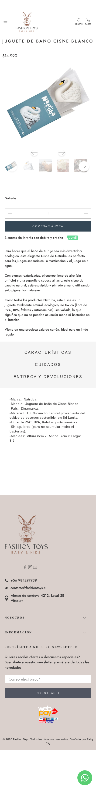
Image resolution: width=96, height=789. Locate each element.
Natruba (10, 198)
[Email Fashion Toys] (35, 568)
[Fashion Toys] (41, 22)
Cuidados (48, 365)
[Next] (61, 152)
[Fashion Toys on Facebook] (25, 568)
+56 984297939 (23, 580)
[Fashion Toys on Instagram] (30, 568)
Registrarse (48, 693)
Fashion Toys (20, 739)
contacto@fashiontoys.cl (28, 587)
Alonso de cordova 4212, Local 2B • (39, 598)
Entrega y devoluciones (48, 377)
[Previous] (34, 152)
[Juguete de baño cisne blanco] (48, 101)
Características (48, 352)
